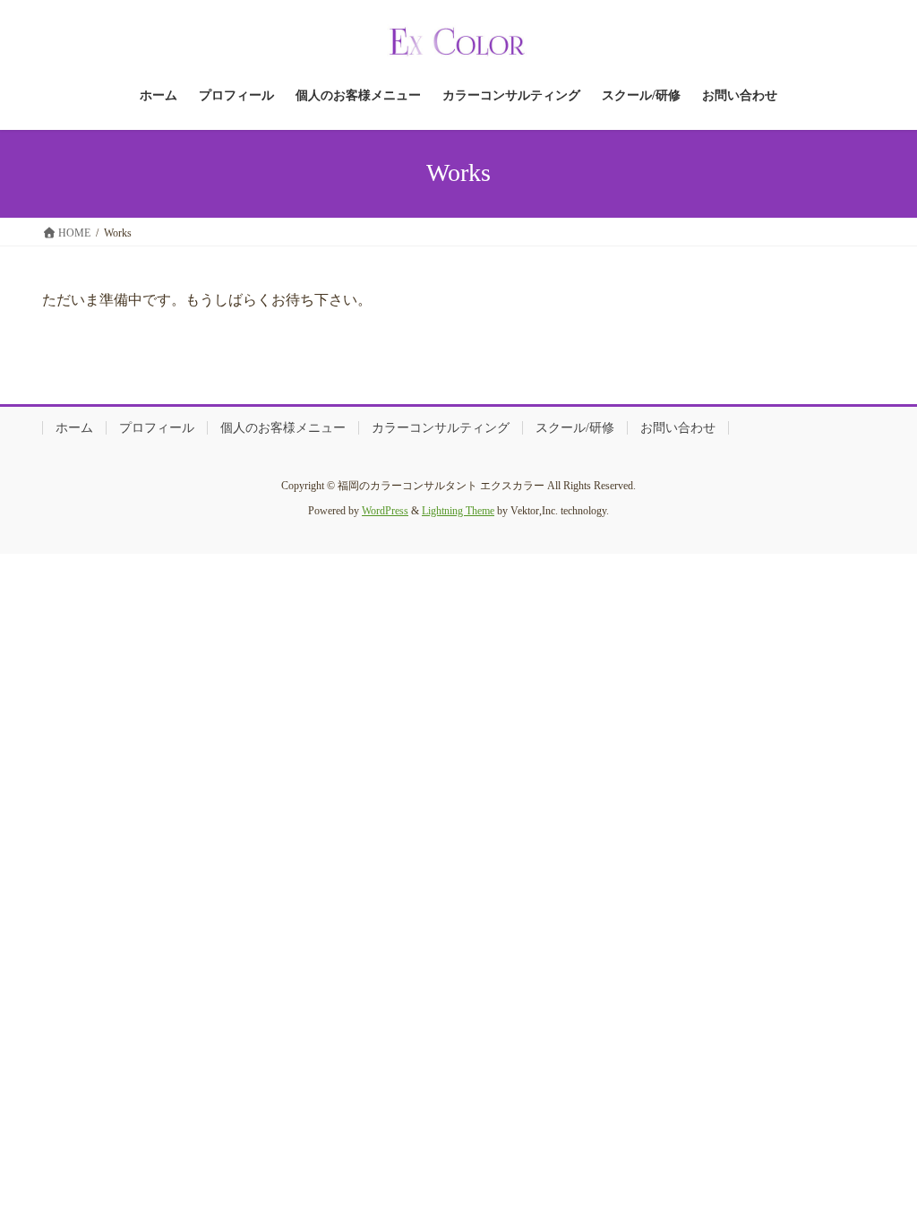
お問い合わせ (678, 428)
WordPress (385, 510)
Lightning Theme (458, 510)
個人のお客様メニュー (283, 428)
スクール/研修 (575, 428)
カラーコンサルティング (441, 428)
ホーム (74, 428)
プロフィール (156, 428)
